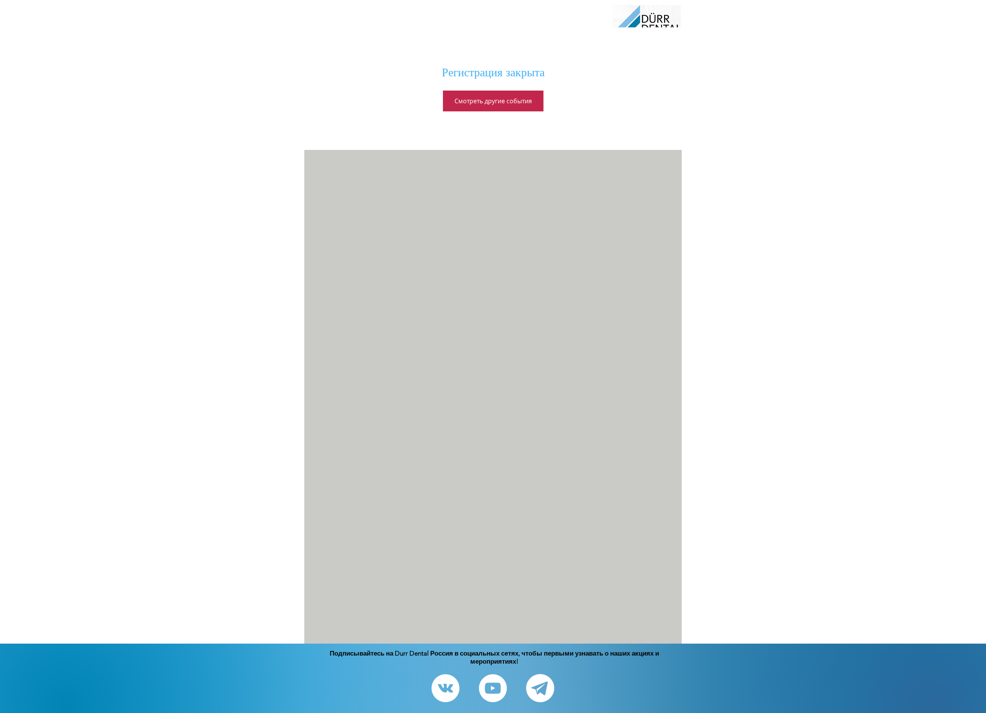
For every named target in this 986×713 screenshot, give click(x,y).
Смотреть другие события (493, 101)
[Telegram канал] (540, 688)
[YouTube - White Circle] (493, 688)
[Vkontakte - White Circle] (445, 688)
